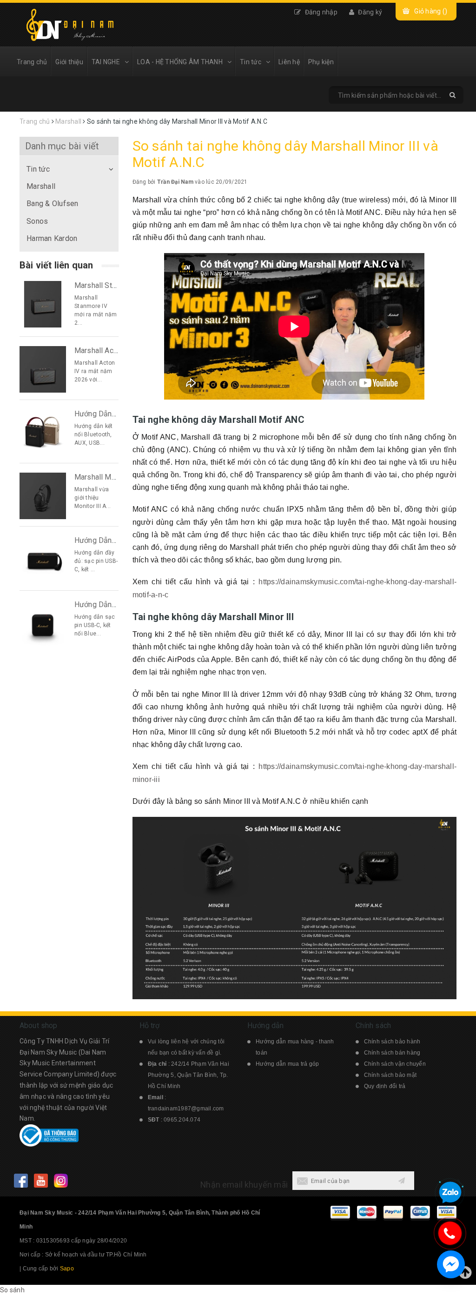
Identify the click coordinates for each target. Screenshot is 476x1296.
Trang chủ (32, 62)
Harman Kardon (51, 238)
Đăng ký (369, 12)
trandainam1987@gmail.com (186, 1108)
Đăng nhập (320, 12)
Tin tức (250, 62)
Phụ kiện (321, 62)
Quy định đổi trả (385, 1086)
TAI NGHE (106, 62)
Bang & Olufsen (52, 203)
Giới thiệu (69, 62)
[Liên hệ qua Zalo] (450, 1192)
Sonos (37, 221)
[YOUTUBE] (41, 1180)
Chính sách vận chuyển (395, 1064)
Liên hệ (289, 62)
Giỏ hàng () (430, 11)
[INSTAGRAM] (61, 1180)
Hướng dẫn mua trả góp (287, 1064)
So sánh (12, 1290)
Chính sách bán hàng (392, 1052)
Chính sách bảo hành (392, 1041)
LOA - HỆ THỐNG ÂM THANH (180, 62)
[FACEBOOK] (21, 1180)
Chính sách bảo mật (390, 1075)
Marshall (40, 186)
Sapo (67, 1268)
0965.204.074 (182, 1119)
